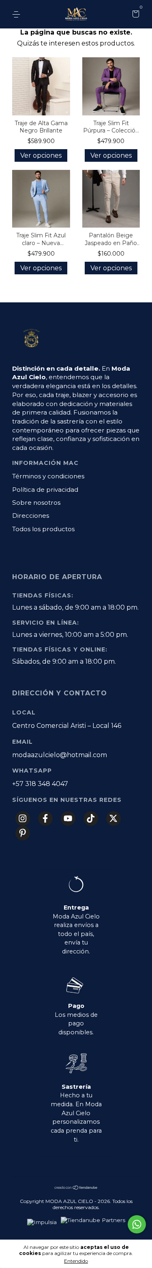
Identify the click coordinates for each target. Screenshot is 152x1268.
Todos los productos (43, 529)
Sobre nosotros (36, 502)
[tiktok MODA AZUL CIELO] (90, 818)
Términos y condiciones (48, 476)
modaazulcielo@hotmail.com (59, 755)
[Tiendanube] (76, 1188)
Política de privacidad (45, 489)
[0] (134, 15)
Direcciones (30, 515)
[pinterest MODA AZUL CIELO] (22, 833)
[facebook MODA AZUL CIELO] (45, 818)
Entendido (76, 1261)
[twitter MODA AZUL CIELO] (113, 818)
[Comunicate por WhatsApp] (137, 1224)
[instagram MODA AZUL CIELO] (22, 818)
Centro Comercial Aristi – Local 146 (66, 726)
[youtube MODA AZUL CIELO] (68, 818)
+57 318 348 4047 (40, 784)
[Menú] (17, 14)
